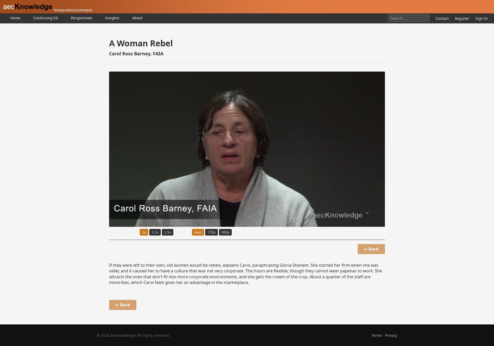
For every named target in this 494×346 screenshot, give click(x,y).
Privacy (391, 335)
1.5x (167, 232)
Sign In (481, 18)
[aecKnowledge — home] (46, 6)
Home (15, 17)
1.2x (155, 232)
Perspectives (81, 17)
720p (211, 232)
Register (462, 18)
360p (225, 232)
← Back (371, 249)
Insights (112, 17)
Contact (442, 18)
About (137, 17)
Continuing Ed (45, 17)
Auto (198, 232)
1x (144, 232)
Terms (377, 335)
